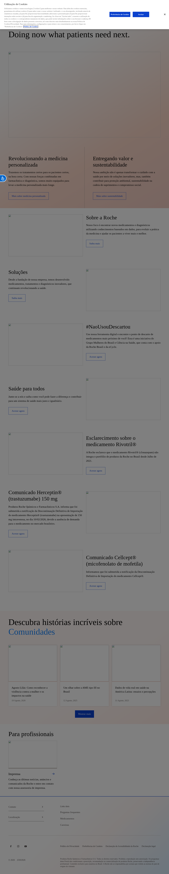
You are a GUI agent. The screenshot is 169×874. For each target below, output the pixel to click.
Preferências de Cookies (120, 14)
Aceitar (141, 14)
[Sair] (165, 14)
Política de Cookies (31, 27)
